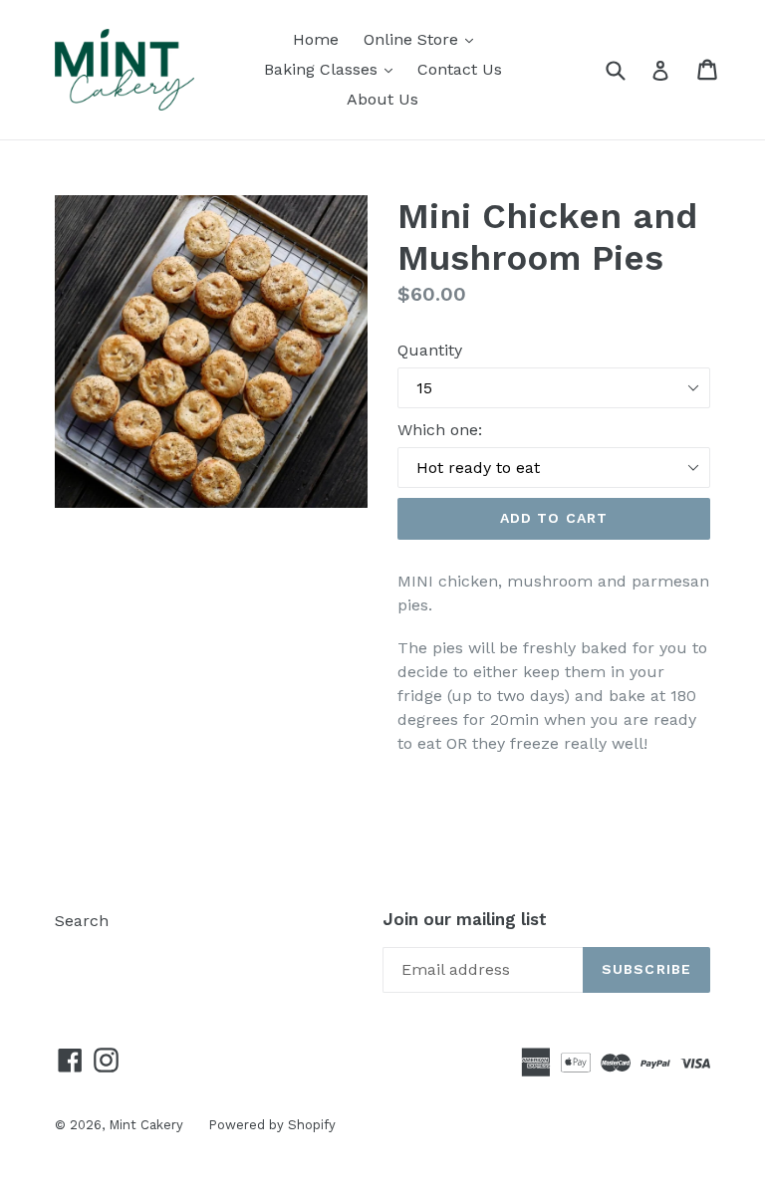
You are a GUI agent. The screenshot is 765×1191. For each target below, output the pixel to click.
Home (316, 39)
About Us (382, 99)
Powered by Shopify (272, 1124)
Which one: (439, 429)
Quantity (429, 350)
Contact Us (459, 69)
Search (82, 920)
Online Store (423, 39)
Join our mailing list (464, 919)
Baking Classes (333, 69)
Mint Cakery (146, 1124)
